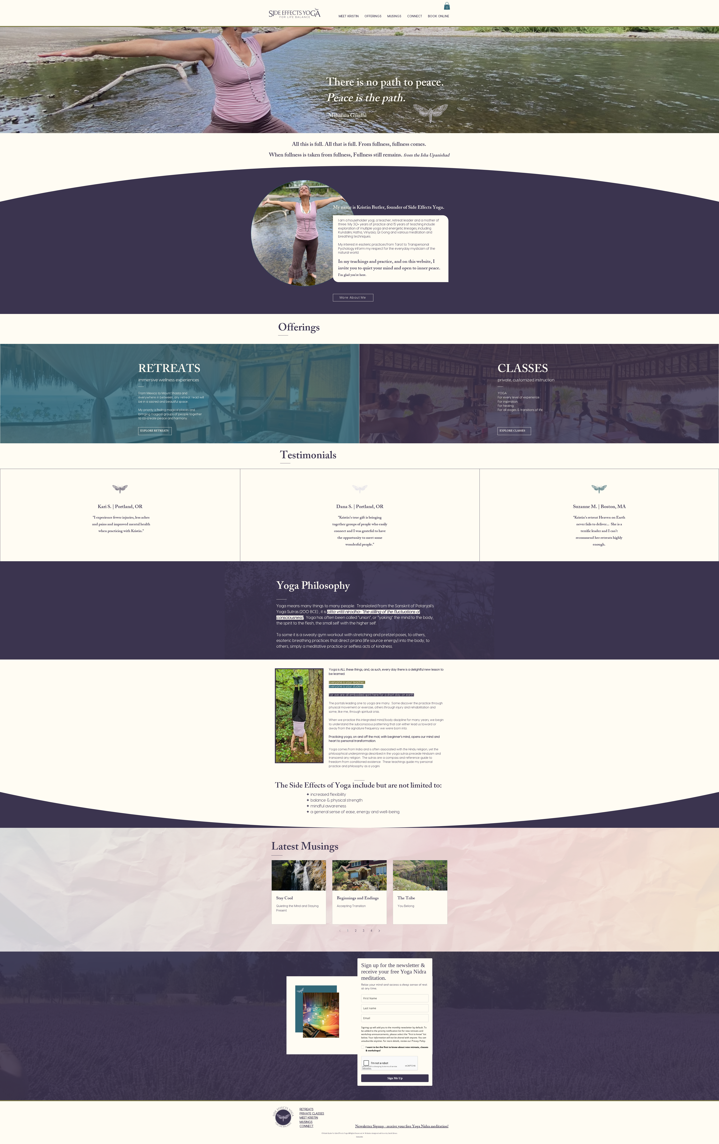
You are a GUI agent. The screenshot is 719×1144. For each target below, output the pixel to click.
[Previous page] (339, 930)
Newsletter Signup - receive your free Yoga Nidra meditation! (401, 1126)
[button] (447, 6)
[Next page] (379, 930)
